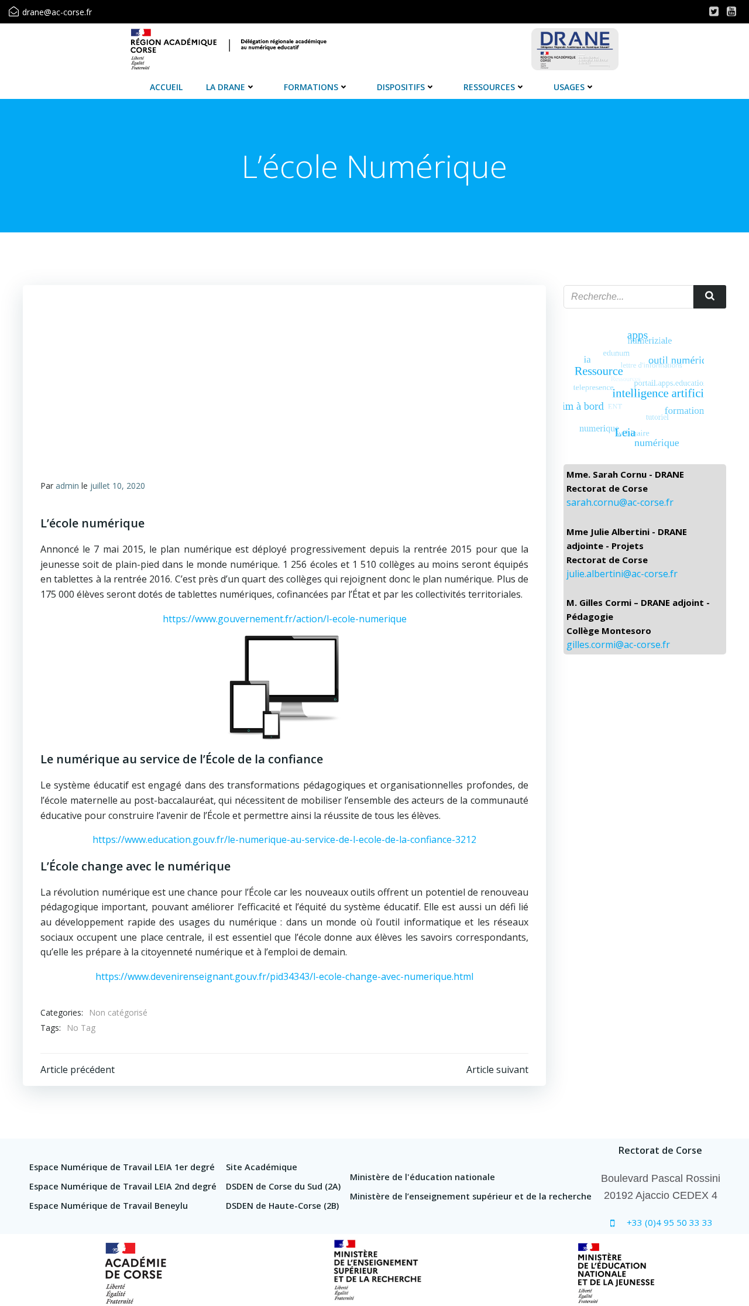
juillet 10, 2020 (117, 485)
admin (67, 485)
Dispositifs (401, 86)
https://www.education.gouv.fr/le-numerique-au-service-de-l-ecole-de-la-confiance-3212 (284, 839)
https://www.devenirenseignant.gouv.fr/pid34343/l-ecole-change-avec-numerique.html (284, 976)
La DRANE (225, 86)
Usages (569, 86)
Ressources (489, 86)
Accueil (166, 86)
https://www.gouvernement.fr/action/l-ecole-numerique (285, 618)
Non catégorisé (118, 1012)
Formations (311, 86)
